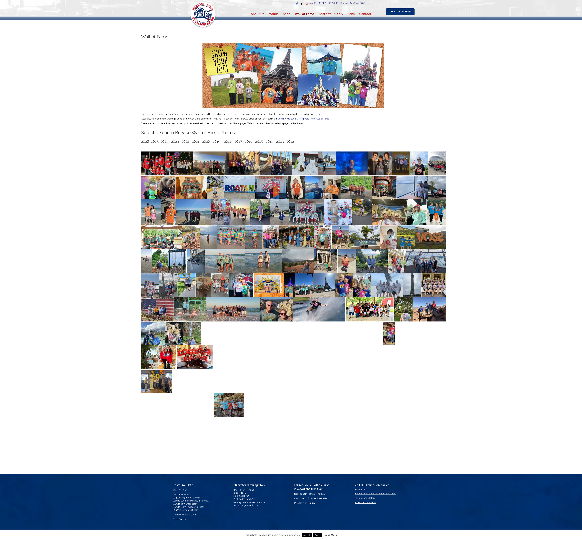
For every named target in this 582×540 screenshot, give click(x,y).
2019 (216, 141)
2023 (175, 141)
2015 (259, 141)
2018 (228, 141)
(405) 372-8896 (357, 3)
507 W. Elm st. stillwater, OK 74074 (328, 3)
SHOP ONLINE (240, 493)
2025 (156, 141)
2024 (164, 141)
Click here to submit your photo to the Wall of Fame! (303, 119)
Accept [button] (306, 535)
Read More (330, 535)
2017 (238, 141)
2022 (185, 141)
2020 (206, 141)
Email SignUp (179, 519)
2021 (195, 141)
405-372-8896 (180, 490)
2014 (269, 141)
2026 (146, 141)
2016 (249, 141)
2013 (280, 141)
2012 (290, 141)
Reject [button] (318, 535)
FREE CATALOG (241, 496)
